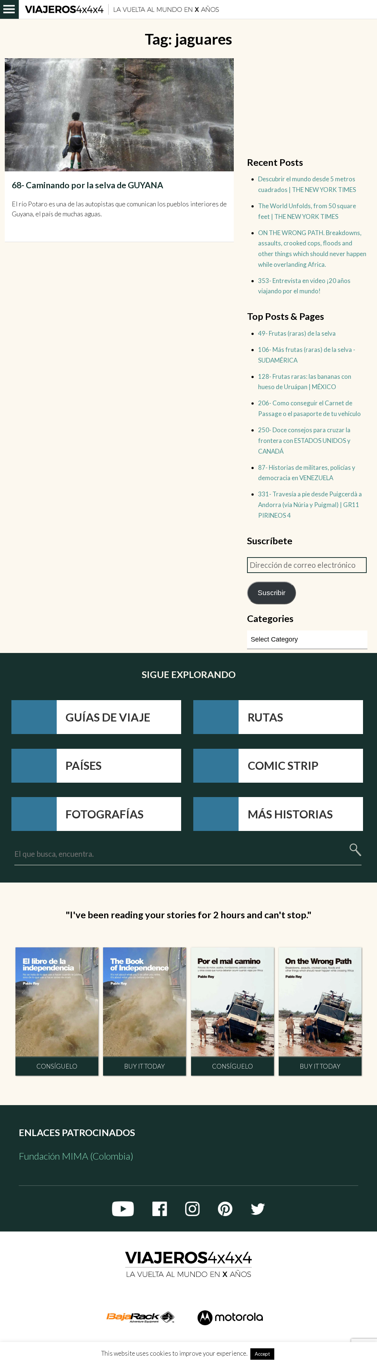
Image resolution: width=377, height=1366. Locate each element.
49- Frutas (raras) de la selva (297, 333)
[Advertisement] (307, 104)
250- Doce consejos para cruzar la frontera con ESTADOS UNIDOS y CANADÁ (304, 440)
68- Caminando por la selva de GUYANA (87, 185)
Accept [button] (262, 1354)
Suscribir (271, 593)
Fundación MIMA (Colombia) (76, 1155)
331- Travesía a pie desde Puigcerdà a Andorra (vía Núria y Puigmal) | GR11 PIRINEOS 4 (310, 504)
